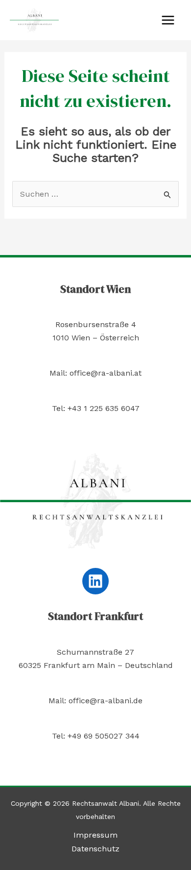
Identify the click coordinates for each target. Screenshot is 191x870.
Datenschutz (95, 848)
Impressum (95, 835)
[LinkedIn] (95, 581)
